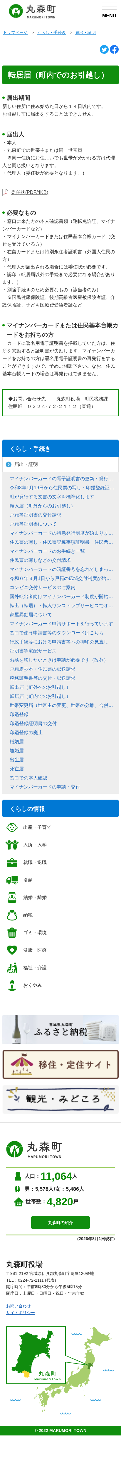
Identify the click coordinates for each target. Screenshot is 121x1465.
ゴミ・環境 (35, 932)
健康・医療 (35, 950)
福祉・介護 (35, 967)
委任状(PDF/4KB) (29, 192)
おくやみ (32, 985)
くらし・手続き (51, 32)
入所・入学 (35, 844)
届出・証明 (85, 32)
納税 (28, 915)
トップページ (15, 32)
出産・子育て (37, 827)
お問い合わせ (18, 1306)
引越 (28, 879)
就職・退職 (35, 862)
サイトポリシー (20, 1312)
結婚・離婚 (35, 897)
